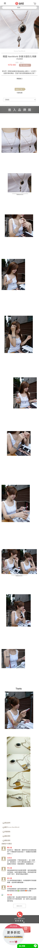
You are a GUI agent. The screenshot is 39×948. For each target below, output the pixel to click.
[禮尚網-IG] (25, 929)
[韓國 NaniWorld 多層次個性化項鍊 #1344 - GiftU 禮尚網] (19, 3)
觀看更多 (19, 906)
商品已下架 (19, 89)
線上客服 (22, 946)
